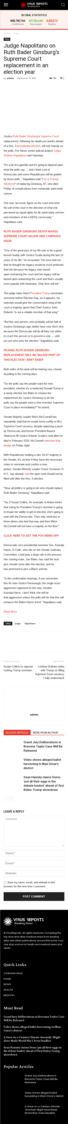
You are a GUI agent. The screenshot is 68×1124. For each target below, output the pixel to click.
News (16, 33)
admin (10, 78)
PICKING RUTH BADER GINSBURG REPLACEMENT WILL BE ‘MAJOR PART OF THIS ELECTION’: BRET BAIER (32, 355)
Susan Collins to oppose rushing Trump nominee (18, 668)
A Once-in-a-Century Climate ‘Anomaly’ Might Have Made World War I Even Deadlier (32, 1039)
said (26, 473)
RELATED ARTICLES (17, 732)
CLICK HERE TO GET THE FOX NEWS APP (31, 535)
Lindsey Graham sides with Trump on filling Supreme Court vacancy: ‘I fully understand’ (49, 672)
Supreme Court (50, 136)
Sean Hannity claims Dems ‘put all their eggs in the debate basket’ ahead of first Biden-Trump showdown (32, 1051)
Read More (10, 611)
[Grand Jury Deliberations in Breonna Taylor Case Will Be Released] (13, 746)
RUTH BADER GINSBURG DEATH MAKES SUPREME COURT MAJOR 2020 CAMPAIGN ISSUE (32, 236)
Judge (18, 623)
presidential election (28, 145)
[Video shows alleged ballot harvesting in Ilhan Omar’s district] (13, 764)
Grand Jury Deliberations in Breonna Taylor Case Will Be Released (43, 746)
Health (8, 989)
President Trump (40, 293)
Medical (9, 995)
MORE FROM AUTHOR (45, 732)
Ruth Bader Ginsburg (25, 136)
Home (7, 33)
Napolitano (30, 623)
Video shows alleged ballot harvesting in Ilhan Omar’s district (42, 764)
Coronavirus (13, 973)
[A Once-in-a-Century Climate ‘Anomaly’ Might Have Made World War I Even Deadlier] (13, 1110)
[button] (63, 5)
